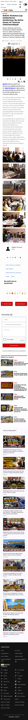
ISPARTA (14, 1)
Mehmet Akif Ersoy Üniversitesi (13, 272)
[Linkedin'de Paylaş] (13, 79)
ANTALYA (7, 1)
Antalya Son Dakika (19, 702)
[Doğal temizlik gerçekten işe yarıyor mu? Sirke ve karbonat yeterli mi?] (7, 408)
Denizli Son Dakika (5, 708)
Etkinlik (5, 676)
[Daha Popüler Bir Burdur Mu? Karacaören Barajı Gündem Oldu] (7, 362)
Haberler (17, 717)
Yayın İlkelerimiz (5, 653)
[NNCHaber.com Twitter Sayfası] (20, 4)
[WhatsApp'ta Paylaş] (18, 79)
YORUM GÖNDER (14, 345)
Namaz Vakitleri (21, 696)
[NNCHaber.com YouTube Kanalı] (20, 7)
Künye (2, 650)
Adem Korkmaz (9, 269)
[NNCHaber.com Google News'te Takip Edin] (14, 43)
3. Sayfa (5, 673)
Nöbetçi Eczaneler (8, 696)
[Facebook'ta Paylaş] (7, 79)
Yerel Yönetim (21, 670)
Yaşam (5, 690)
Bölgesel (10, 9)
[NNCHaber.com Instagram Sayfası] (21, 2)
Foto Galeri (6, 693)
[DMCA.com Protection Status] (5, 664)
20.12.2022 (6, 40)
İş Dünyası (20, 676)
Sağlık (19, 681)
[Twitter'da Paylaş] (10, 79)
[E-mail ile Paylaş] (20, 79)
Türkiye (7, 276)
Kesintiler (6, 687)
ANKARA (2, 4)
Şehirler (17, 699)
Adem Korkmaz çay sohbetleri (13, 265)
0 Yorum (20, 40)
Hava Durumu (7, 699)
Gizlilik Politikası (18, 653)
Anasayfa (4, 9)
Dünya (5, 684)
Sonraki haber (20, 304)
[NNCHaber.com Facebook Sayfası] (20, 2)
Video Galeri (20, 693)
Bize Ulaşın (17, 650)
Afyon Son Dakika (5, 705)
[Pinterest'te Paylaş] (15, 79)
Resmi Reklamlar (22, 684)
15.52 (13, 40)
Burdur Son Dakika (5, 702)
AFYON (11, 1)
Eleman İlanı (6, 681)
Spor (19, 673)
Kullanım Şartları (19, 656)
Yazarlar (19, 690)
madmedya (11, 717)
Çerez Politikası (4, 656)
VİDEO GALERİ (14, 4)
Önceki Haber (7, 304)
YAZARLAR (9, 4)
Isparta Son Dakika (19, 705)
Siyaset (19, 687)
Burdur (5, 13)
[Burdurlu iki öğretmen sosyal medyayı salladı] (7, 374)
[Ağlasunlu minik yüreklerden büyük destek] (7, 396)
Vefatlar (19, 678)
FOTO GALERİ (3, 7)
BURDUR (2, 1)
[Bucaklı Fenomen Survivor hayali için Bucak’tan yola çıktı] (7, 419)
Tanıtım (5, 678)
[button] (25, 11)
